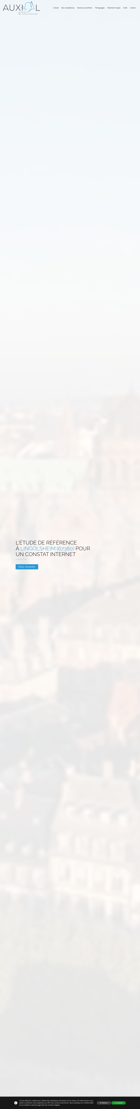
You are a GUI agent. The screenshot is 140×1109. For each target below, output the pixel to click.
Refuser (105, 1103)
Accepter (119, 1103)
